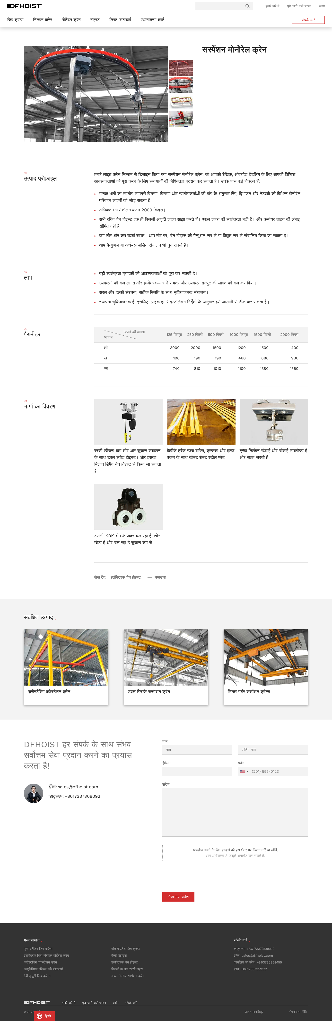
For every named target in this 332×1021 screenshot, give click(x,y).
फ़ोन (241, 763)
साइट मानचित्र (254, 1012)
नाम (164, 741)
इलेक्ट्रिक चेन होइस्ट (124, 962)
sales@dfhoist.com (78, 786)
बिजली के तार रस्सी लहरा (127, 969)
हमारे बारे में (272, 6)
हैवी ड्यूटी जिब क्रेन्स (37, 976)
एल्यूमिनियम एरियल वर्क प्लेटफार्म (43, 969)
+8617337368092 (82, 796)
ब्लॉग (322, 6)
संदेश (165, 784)
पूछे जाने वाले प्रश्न (299, 6)
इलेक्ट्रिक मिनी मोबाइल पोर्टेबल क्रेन (46, 955)
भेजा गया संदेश (178, 897)
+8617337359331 (254, 969)
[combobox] (244, 771)
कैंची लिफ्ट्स (119, 955)
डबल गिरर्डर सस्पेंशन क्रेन (127, 976)
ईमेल (167, 763)
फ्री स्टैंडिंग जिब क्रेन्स (38, 949)
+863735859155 (269, 962)
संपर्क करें (308, 20)
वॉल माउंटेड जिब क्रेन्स (125, 949)
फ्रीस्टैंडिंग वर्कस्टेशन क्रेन (40, 962)
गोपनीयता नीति (298, 1012)
